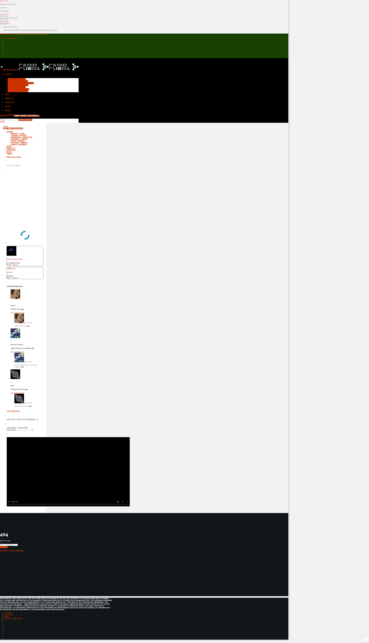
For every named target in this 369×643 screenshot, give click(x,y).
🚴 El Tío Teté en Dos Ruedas (14, 259)
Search (25, 120)
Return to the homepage (11, 551)
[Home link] (40, 70)
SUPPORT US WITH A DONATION (24, 34)
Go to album (4, 23)
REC (27, 116)
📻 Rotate (9, 272)
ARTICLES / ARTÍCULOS (17, 419)
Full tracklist (13, 411)
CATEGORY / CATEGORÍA (17, 428)
